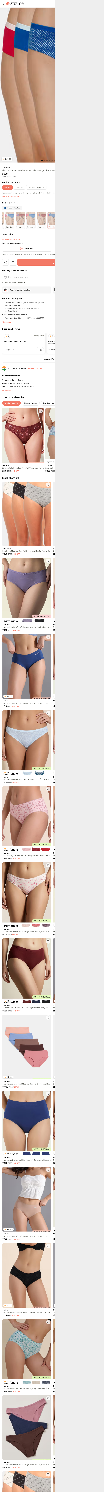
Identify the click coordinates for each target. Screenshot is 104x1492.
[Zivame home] (15, 4)
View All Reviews (52, 359)
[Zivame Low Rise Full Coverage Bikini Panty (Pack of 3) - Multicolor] (26, 894)
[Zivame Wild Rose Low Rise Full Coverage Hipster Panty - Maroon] (23, 435)
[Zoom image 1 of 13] (52, 85)
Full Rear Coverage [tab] (36, 187)
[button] (3, 3)
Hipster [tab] (7, 187)
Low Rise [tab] (19, 187)
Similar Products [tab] (11, 403)
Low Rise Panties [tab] (50, 403)
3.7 (7, 159)
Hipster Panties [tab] (30, 403)
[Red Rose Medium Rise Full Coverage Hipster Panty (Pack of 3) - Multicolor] (26, 514)
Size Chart (29, 248)
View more (6, 322)
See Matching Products (11, 196)
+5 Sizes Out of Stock (11, 239)
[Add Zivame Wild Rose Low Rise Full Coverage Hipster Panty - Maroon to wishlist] (41, 411)
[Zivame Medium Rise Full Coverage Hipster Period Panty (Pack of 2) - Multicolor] (26, 590)
